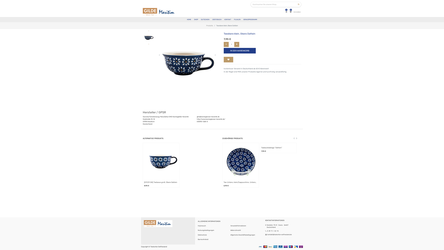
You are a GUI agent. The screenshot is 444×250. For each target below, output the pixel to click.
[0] (286, 12)
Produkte (209, 26)
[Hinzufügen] (236, 44)
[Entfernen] (226, 44)
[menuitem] (189, 19)
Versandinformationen (238, 226)
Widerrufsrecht (235, 230)
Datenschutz (202, 235)
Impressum (202, 226)
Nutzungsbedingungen (206, 230)
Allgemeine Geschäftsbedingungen (242, 235)
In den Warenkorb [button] (239, 51)
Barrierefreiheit (203, 239)
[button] (159, 55)
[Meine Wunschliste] (290, 12)
